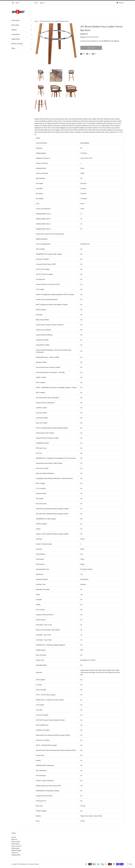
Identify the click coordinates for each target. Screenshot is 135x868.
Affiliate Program (16, 850)
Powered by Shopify (34, 864)
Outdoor (21, 30)
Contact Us (14, 852)
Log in (36, 2)
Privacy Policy (15, 841)
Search (13, 837)
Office (21, 48)
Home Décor (21, 20)
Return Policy (15, 844)
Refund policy (15, 848)
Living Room (21, 34)
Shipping (82, 37)
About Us (14, 839)
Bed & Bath (21, 25)
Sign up (42, 2)
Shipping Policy (16, 855)
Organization (21, 39)
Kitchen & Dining (21, 43)
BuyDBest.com (24, 864)
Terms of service (16, 846)
